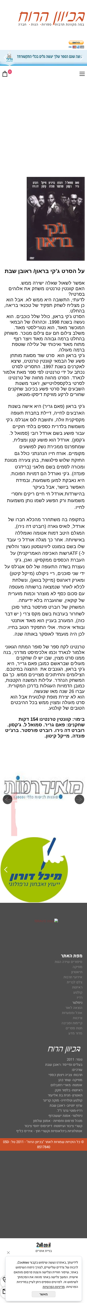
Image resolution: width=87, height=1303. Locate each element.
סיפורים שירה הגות (68, 961)
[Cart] (4, 74)
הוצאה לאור (73, 1007)
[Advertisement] (43, 126)
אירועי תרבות (73, 977)
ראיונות (77, 987)
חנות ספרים (74, 1028)
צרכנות (77, 1017)
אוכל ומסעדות (72, 1012)
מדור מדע (75, 1033)
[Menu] (82, 74)
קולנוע (77, 992)
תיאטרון (76, 972)
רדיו (79, 997)
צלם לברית (74, 982)
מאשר (43, 1294)
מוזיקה (77, 966)
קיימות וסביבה (71, 1023)
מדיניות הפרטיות (54, 1286)
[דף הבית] (51, 19)
